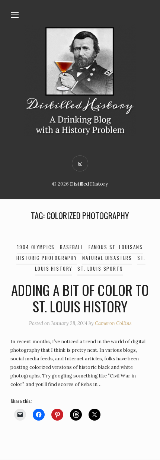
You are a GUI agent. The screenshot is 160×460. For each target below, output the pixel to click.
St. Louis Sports (100, 268)
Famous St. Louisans (116, 247)
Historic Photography (46, 257)
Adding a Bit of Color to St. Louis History (80, 298)
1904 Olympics (36, 247)
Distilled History (89, 184)
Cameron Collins (113, 323)
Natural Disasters (107, 257)
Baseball (71, 247)
